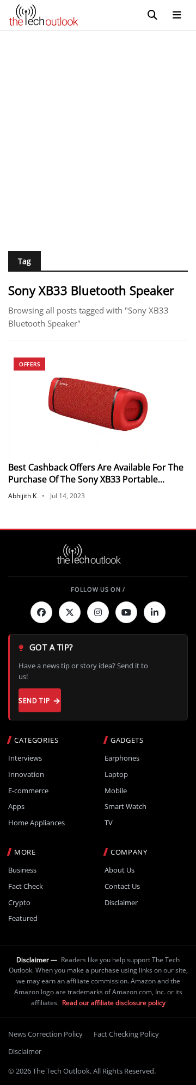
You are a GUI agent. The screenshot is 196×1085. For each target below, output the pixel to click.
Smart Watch (125, 806)
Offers (29, 364)
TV (109, 822)
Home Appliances (36, 822)
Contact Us (122, 886)
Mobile (116, 790)
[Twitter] (70, 612)
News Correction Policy (45, 1034)
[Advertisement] (98, 134)
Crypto (19, 902)
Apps (16, 806)
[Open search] (152, 15)
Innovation (26, 774)
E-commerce (28, 790)
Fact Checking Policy (126, 1034)
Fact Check (25, 886)
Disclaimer (121, 902)
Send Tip (34, 700)
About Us (119, 870)
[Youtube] (126, 612)
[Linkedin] (155, 612)
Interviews (25, 758)
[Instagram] (98, 612)
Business (22, 870)
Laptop (116, 774)
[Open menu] (177, 15)
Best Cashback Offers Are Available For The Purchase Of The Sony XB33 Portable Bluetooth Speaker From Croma (95, 479)
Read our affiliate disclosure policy (114, 1002)
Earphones (122, 758)
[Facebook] (41, 612)
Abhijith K (22, 495)
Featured (23, 918)
